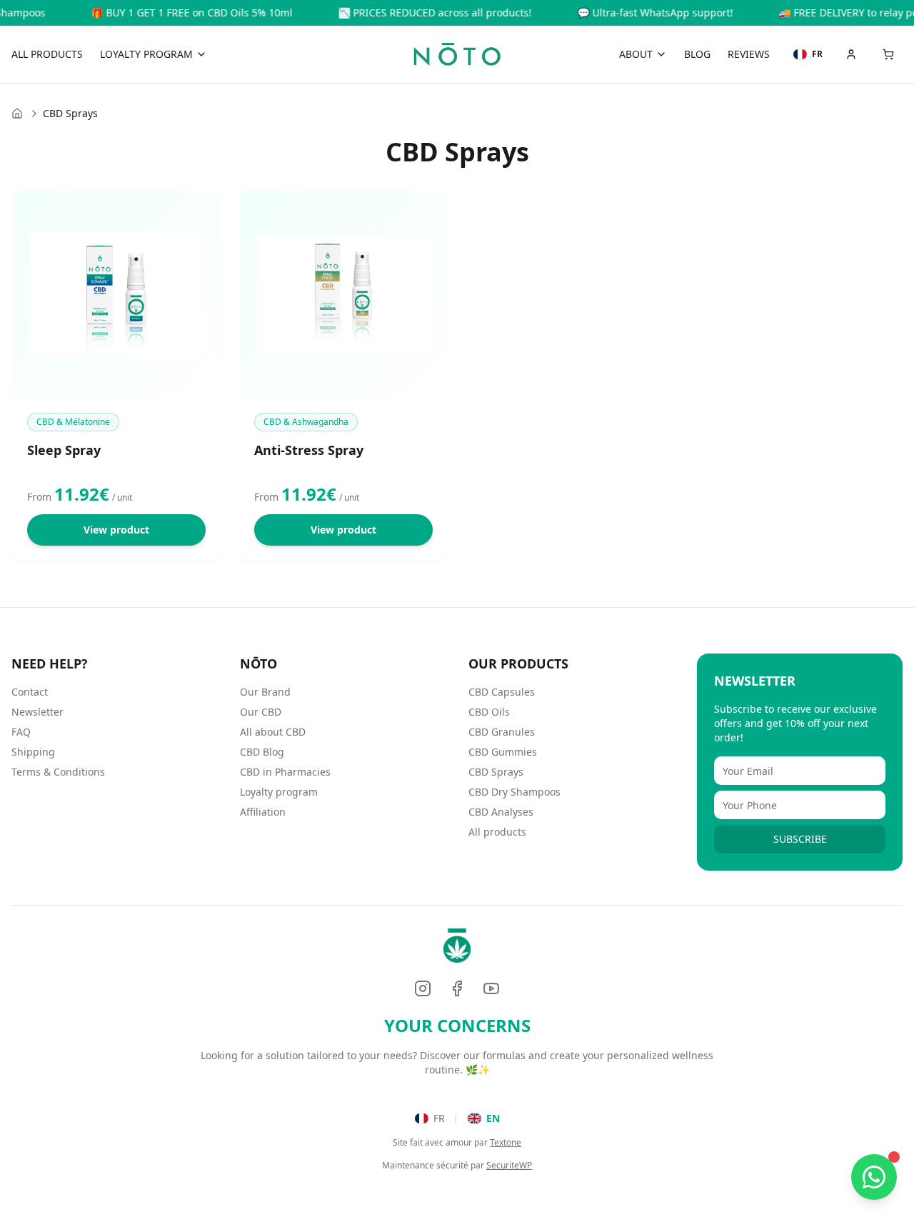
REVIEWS (749, 54)
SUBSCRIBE (800, 839)
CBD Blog (262, 751)
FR (439, 1118)
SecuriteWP (509, 1165)
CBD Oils (489, 711)
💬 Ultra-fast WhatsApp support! (635, 12)
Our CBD (260, 711)
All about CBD (273, 731)
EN (493, 1118)
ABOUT (636, 54)
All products (497, 831)
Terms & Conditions (58, 771)
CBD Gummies (502, 751)
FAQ (21, 731)
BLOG (697, 54)
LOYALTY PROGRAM (146, 54)
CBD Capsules (501, 691)
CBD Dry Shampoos (514, 791)
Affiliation (263, 811)
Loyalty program (279, 791)
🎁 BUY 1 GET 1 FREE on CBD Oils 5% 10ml (172, 12)
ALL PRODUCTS (47, 54)
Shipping (33, 751)
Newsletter (37, 711)
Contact (29, 691)
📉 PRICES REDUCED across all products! (415, 12)
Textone (505, 1142)
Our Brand (265, 691)
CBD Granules (501, 731)
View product (116, 529)
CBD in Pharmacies (285, 771)
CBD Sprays (495, 771)
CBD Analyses (500, 811)
